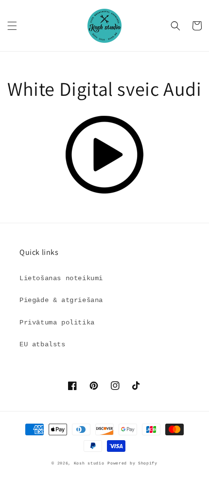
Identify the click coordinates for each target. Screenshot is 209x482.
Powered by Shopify (132, 463)
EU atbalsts (42, 344)
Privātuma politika (57, 322)
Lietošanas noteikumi (61, 278)
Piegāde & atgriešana (61, 300)
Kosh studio (89, 463)
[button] (12, 25)
